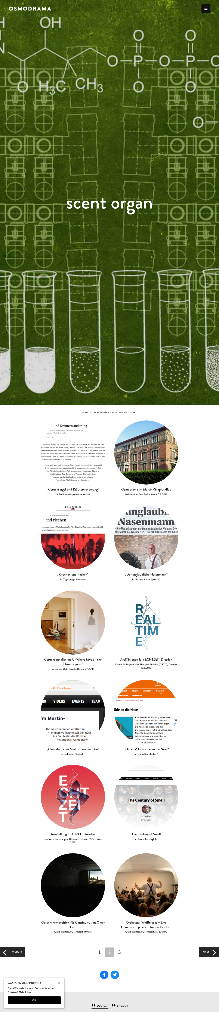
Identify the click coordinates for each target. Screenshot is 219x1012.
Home (85, 412)
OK (34, 1000)
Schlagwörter (100, 412)
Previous (15, 952)
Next (206, 952)
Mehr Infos (25, 992)
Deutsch (102, 1006)
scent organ (119, 412)
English (122, 1006)
